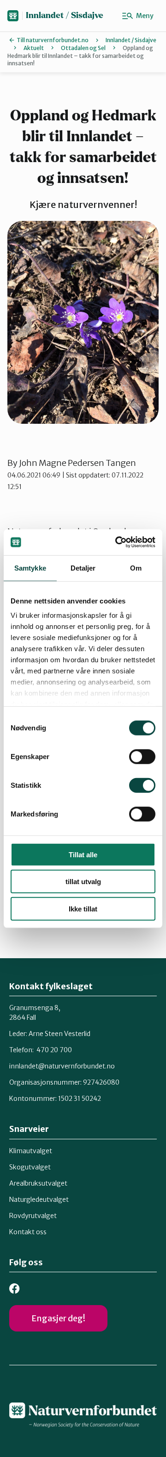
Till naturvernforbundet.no (53, 40)
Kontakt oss (28, 1232)
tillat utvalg (83, 882)
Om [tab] (136, 567)
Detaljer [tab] (83, 567)
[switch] (142, 756)
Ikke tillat (83, 908)
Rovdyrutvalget (33, 1216)
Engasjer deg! (58, 1318)
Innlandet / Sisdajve (64, 15)
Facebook (14, 1288)
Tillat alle (83, 854)
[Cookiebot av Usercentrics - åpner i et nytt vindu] (117, 542)
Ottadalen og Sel (83, 47)
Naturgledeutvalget (39, 1199)
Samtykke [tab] (30, 567)
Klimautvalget (30, 1151)
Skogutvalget (30, 1167)
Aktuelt (34, 47)
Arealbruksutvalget (38, 1183)
